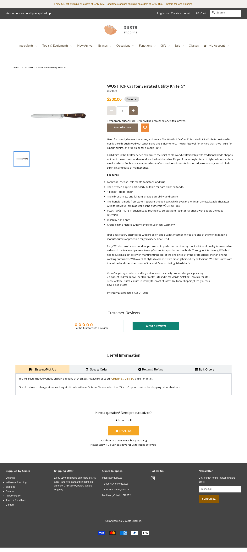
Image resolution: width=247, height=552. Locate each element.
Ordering (10, 477)
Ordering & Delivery (122, 378)
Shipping (10, 487)
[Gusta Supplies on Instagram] (153, 479)
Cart (203, 13)
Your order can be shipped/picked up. (29, 13)
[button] (145, 128)
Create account (180, 13)
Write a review (155, 326)
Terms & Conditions (16, 500)
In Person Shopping (16, 482)
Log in (161, 13)
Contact (10, 504)
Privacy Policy (13, 495)
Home (16, 67)
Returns (10, 491)
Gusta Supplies (133, 521)
